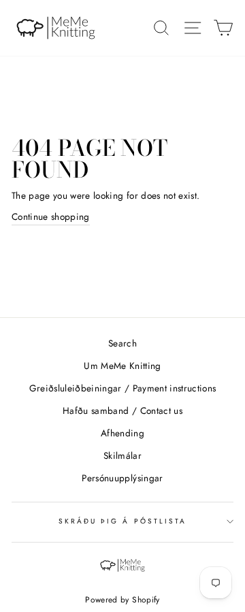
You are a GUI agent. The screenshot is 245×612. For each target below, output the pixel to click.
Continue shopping (51, 216)
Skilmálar (122, 455)
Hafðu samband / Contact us (122, 410)
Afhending (122, 433)
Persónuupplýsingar (122, 478)
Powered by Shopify (122, 600)
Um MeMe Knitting (122, 365)
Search (122, 343)
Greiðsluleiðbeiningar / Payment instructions (122, 388)
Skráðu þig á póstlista (122, 521)
